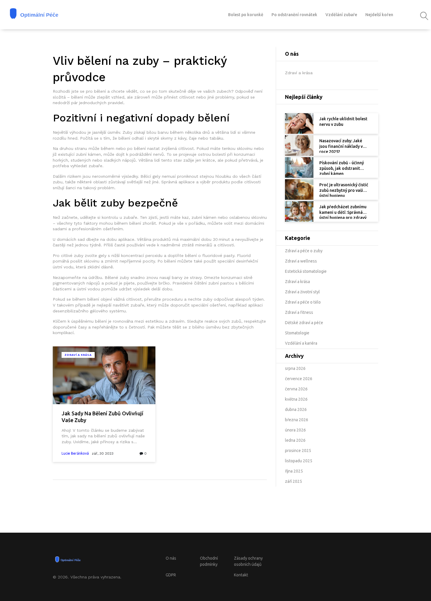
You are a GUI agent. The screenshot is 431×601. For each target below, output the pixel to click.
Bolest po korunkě (245, 14)
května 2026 (296, 399)
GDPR (171, 575)
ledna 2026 (295, 440)
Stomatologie (297, 333)
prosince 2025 (298, 450)
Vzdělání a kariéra (301, 343)
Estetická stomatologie (306, 271)
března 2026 (296, 419)
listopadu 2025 (298, 460)
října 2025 (294, 471)
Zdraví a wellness (301, 261)
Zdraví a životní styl (302, 292)
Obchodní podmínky (209, 561)
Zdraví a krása (78, 354)
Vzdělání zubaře (341, 14)
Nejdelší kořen (379, 14)
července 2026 (298, 378)
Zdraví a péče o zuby (304, 250)
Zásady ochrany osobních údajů (248, 561)
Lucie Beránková (75, 453)
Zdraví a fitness (299, 312)
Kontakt (241, 575)
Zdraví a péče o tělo (303, 302)
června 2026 (296, 389)
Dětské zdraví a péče (304, 322)
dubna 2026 (296, 409)
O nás (171, 558)
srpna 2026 (295, 368)
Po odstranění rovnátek (294, 14)
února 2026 (295, 430)
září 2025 (293, 481)
